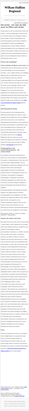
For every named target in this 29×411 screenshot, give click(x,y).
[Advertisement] (14, 369)
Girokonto (6, 403)
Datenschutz (16, 405)
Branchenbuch (21, 20)
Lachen (10, 405)
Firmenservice (21, 403)
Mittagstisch (13, 20)
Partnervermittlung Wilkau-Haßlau (16, 401)
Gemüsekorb (9, 144)
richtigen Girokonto (19, 396)
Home (5, 401)
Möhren (20, 134)
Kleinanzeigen (13, 403)
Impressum (22, 405)
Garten (5, 405)
